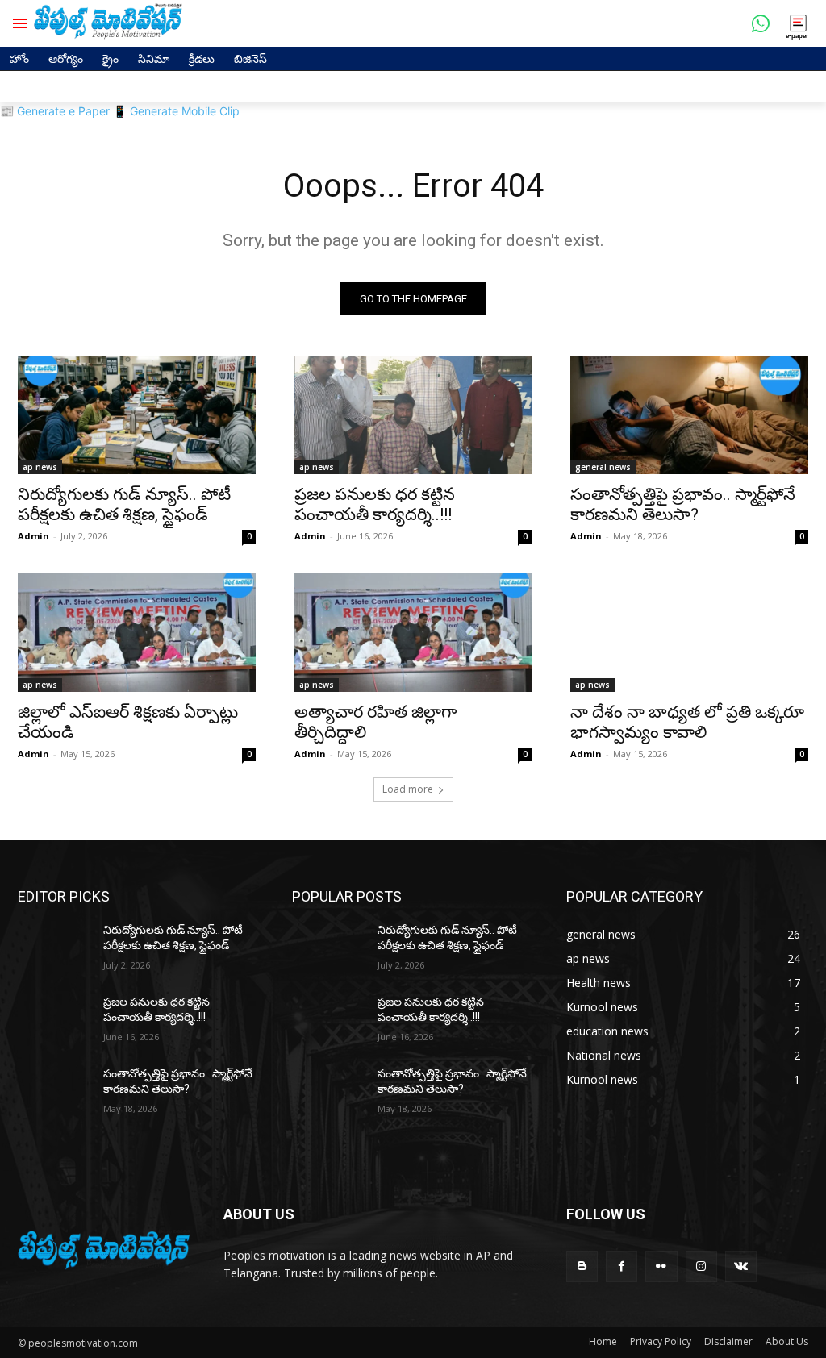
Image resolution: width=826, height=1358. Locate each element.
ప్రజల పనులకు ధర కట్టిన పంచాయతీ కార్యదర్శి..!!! (374, 504)
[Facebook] (621, 1266)
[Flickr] (661, 1266)
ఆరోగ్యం (65, 58)
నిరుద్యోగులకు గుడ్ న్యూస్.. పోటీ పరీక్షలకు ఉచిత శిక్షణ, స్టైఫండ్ (124, 504)
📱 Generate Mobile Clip (176, 111)
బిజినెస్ (250, 58)
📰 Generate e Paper (55, 111)
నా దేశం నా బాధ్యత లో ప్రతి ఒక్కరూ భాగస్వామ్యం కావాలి (687, 722)
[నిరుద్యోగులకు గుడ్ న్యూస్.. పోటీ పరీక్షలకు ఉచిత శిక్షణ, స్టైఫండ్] (137, 415)
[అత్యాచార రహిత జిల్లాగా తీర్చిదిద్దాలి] (413, 632)
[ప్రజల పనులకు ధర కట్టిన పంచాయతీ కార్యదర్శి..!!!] (413, 415)
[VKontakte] (741, 1266)
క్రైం (110, 58)
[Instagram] (701, 1266)
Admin (33, 536)
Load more (407, 789)
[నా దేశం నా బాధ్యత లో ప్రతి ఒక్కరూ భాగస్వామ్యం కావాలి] (689, 632)
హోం (19, 58)
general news (603, 467)
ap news (40, 467)
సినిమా (153, 58)
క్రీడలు (202, 58)
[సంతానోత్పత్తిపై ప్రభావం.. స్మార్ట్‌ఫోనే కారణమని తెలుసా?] (689, 415)
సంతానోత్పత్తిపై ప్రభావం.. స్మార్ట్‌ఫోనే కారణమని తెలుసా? (682, 504)
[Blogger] (582, 1266)
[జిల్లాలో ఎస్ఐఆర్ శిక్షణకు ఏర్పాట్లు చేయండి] (137, 632)
